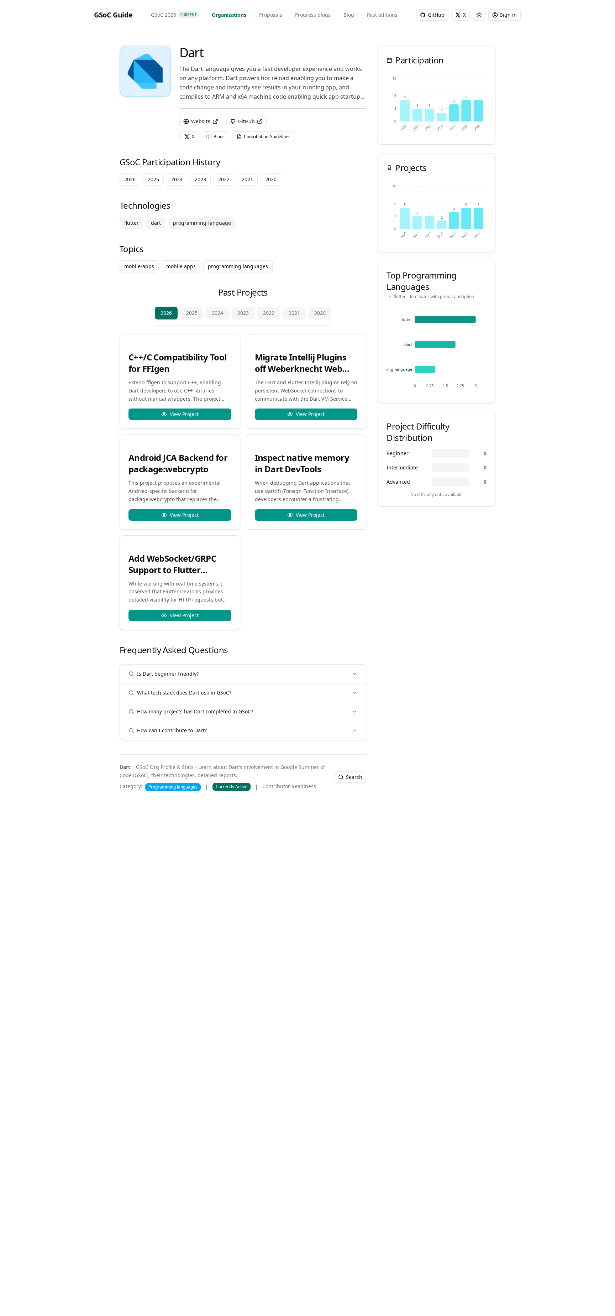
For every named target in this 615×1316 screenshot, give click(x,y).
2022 (268, 313)
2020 (320, 313)
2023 (243, 313)
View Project (184, 414)
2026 (166, 313)
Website (200, 121)
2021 (294, 313)
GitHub (246, 121)
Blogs (219, 137)
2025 (192, 313)
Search (354, 777)
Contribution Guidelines (267, 137)
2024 (217, 313)
